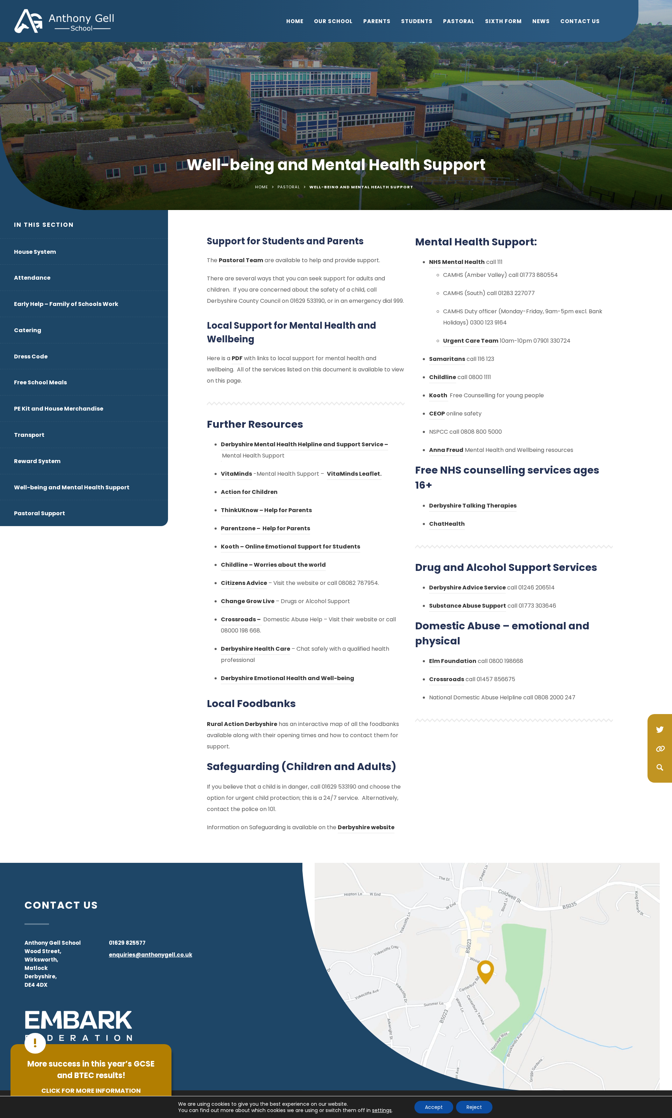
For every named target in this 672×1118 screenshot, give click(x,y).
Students (417, 21)
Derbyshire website (366, 828)
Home (294, 21)
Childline (442, 378)
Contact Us (580, 21)
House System (35, 252)
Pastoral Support (39, 513)
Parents (377, 21)
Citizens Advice (244, 584)
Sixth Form (503, 21)
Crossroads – (241, 620)
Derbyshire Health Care (255, 650)
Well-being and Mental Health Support (72, 487)
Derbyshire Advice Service (467, 589)
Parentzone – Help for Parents (265, 529)
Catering (27, 330)
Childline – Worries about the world (273, 566)
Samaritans (447, 360)
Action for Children (249, 493)
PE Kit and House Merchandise (58, 409)
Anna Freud (446, 451)
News (541, 21)
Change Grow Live (247, 602)
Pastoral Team (241, 260)
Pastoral (459, 21)
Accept (434, 1107)
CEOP (437, 415)
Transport (29, 435)
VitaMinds (236, 475)
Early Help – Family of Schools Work (66, 304)
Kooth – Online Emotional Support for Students (290, 548)
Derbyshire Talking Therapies (473, 507)
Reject (474, 1107)
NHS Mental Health (457, 263)
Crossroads (446, 680)
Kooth (438, 396)
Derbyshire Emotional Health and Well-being (287, 679)
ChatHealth (447, 525)
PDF (237, 359)
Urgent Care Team (470, 342)
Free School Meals (40, 382)
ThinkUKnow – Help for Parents (266, 511)
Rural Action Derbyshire (242, 725)
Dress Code (31, 356)
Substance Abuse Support (467, 607)
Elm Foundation (452, 662)
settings (382, 1110)
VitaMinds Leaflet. (354, 475)
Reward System (37, 461)
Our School (333, 21)
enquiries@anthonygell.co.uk (150, 954)
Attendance (32, 278)
